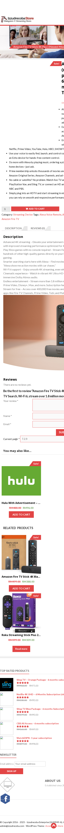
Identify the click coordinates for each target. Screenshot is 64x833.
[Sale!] (21, 481)
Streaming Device (23, 214)
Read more (21, 648)
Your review (10, 400)
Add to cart (37, 208)
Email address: (7, 763)
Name (7, 415)
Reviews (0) (38, 228)
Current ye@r (11, 438)
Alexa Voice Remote (50, 214)
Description (13, 228)
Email (7, 424)
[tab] (14, 228)
